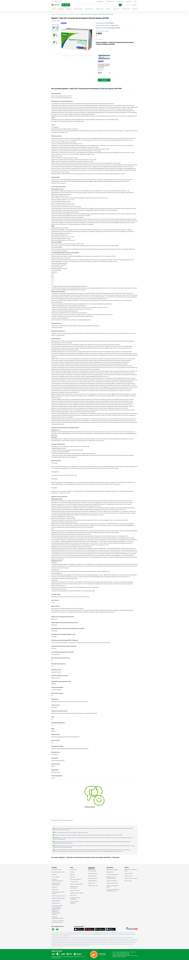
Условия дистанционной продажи (58, 892)
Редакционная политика (76, 884)
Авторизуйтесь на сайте (56, 820)
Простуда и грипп (89, 8)
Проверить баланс (93, 878)
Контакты (72, 877)
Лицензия (54, 887)
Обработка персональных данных (57, 917)
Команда (72, 874)
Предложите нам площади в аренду (111, 877)
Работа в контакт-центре (131, 878)
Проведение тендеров (112, 869)
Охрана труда (128, 880)
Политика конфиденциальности (57, 880)
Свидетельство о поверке (76, 893)
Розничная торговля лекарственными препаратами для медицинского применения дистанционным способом (57, 910)
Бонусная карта (120, 1)
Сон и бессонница (126, 8)
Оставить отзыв (74, 881)
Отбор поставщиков (111, 880)
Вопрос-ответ (91, 883)
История (72, 872)
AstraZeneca (100, 69)
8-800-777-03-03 (56, 951)
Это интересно (55, 877)
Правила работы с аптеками (74, 902)
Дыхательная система (74, 14)
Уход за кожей (116, 8)
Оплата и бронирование (58, 872)
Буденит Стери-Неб (101, 27)
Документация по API (112, 883)
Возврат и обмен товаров (58, 898)
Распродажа (60, 8)
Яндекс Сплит (136, 8)
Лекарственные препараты (62, 14)
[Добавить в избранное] (110, 49)
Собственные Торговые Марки (112, 886)
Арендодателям (100, 1)
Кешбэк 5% (68, 8)
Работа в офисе (128, 876)
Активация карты (92, 873)
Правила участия (92, 875)
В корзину (104, 80)
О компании (73, 869)
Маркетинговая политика (58, 896)
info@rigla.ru (123, 956)
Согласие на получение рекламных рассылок (58, 921)
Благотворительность (75, 879)
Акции (53, 8)
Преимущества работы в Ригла (131, 870)
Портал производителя (112, 874)
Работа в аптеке (129, 873)
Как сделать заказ (56, 869)
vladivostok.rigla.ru (98, 932)
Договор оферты (56, 900)
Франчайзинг (109, 872)
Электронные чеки (93, 885)
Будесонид (114, 25)
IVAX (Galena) (110, 23)
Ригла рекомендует (78, 8)
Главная (53, 14)
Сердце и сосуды (99, 8)
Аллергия (108, 8)
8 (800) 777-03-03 (66, 936)
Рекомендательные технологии (75, 898)
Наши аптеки (129, 1)
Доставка (54, 874)
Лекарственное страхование (74, 887)
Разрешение (55, 889)
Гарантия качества (75, 890)
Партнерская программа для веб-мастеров (112, 890)
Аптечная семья (92, 871)
